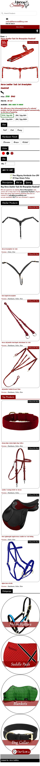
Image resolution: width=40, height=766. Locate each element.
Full (5, 130)
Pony (19, 130)
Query (28, 182)
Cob (12, 130)
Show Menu (20, 27)
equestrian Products (28, 192)
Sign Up (8, 24)
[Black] (7, 153)
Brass (16, 142)
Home (2, 36)
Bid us (19, 182)
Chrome (6, 142)
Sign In (13, 24)
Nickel (25, 142)
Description (7, 182)
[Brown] (12, 153)
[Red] (3, 153)
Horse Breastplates (26, 190)
